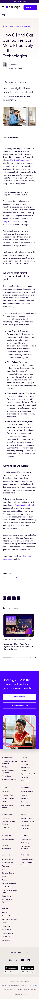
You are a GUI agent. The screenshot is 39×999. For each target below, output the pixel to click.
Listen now (12, 82)
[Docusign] (13, 7)
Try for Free (30, 7)
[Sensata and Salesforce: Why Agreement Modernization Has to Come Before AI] (18, 625)
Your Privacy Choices (28, 985)
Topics (33, 15)
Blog (11, 26)
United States (16, 952)
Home (5, 26)
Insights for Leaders (23, 26)
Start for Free (19, 697)
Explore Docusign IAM (19, 705)
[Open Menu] (3, 7)
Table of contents (10, 137)
